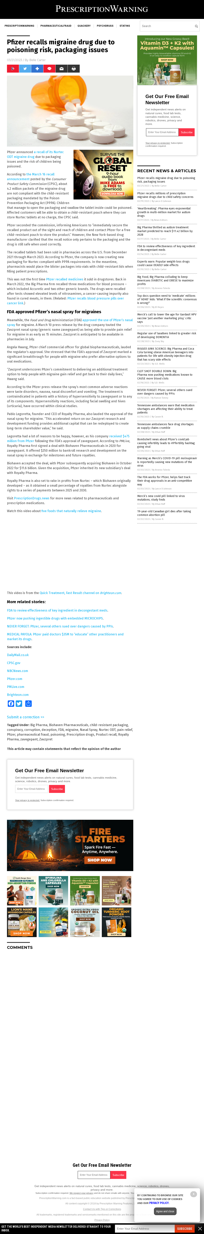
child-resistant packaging (109, 725)
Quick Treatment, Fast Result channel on (80, 593)
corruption (32, 730)
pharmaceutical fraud (33, 734)
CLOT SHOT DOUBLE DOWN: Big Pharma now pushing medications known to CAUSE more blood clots (164, 375)
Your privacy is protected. (27, 800)
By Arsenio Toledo (161, 288)
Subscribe (184, 1229)
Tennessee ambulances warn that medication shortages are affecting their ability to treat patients (165, 409)
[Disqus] (70, 1002)
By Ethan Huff (158, 432)
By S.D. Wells (158, 364)
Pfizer (11, 734)
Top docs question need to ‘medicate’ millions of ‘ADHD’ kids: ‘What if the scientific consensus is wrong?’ (167, 299)
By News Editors (159, 220)
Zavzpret (45, 739)
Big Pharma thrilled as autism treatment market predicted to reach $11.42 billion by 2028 (165, 231)
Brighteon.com (18, 695)
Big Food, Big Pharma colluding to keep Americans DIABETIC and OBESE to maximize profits (165, 280)
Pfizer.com (14, 679)
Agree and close (165, 1211)
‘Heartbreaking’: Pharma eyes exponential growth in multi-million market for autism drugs (164, 212)
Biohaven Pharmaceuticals (68, 725)
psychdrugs (105, 25)
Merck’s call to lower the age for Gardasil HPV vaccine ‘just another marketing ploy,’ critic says (166, 318)
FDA (61, 730)
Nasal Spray (88, 730)
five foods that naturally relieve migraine (71, 511)
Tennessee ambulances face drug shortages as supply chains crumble (165, 426)
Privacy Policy (102, 1220)
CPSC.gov (13, 663)
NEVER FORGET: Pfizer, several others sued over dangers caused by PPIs (60, 626)
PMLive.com (15, 687)
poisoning (57, 734)
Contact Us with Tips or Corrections (102, 1209)
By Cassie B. (157, 416)
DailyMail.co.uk (18, 655)
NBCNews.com (17, 671)
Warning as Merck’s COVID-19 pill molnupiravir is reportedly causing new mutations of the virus (167, 462)
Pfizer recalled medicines (64, 279)
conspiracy (15, 730)
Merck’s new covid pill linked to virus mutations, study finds (161, 497)
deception (49, 730)
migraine (71, 730)
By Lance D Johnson (161, 201)
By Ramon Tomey (159, 398)
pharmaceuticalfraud (55, 25)
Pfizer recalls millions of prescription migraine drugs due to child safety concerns (165, 195)
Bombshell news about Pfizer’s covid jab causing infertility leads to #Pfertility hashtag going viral (166, 443)
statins (125, 25)
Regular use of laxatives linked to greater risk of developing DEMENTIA (166, 335)
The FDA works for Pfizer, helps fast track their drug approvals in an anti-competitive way (164, 481)
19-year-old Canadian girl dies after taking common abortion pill (164, 513)
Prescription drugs (80, 734)
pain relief (124, 730)
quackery (84, 25)
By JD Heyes (158, 307)
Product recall (106, 734)
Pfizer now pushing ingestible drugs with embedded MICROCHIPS (55, 618)
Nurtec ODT (107, 730)
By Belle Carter (159, 186)
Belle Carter (37, 60)
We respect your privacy (81, 1193)
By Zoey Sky (158, 341)
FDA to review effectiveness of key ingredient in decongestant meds (57, 610)
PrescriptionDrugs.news (31, 498)
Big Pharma (38, 725)
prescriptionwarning (19, 25)
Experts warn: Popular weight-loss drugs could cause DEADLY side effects (163, 263)
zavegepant (29, 739)
